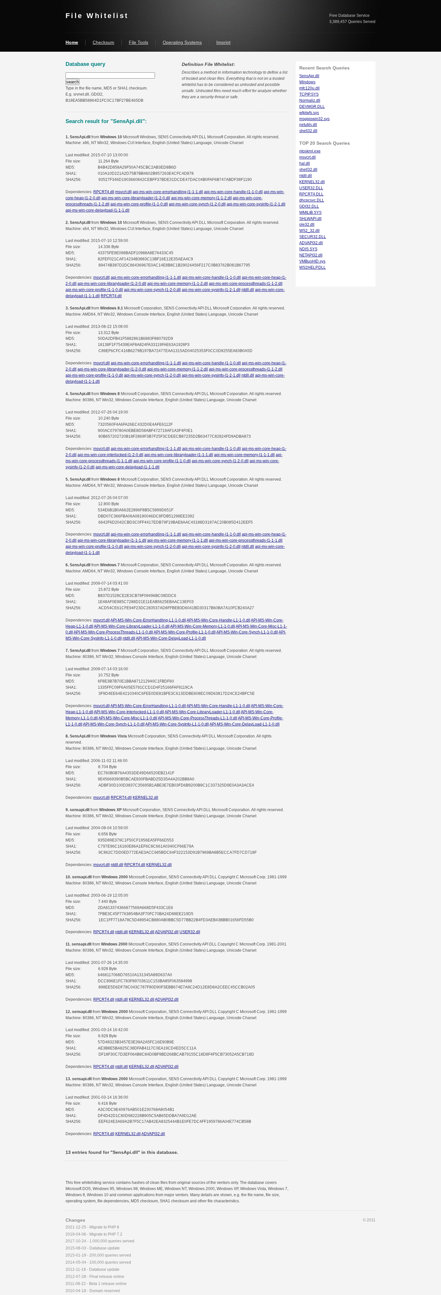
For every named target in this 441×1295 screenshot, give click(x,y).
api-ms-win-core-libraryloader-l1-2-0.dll (135, 198)
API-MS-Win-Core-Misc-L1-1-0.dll (127, 718)
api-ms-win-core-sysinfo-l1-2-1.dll (256, 204)
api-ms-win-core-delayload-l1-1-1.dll (97, 210)
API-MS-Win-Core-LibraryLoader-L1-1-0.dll (131, 626)
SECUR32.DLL (312, 237)
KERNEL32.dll (145, 797)
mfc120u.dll (309, 88)
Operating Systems (182, 42)
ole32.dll (306, 224)
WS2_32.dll (309, 230)
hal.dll (304, 163)
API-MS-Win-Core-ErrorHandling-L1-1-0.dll (148, 620)
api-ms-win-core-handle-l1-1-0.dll (233, 192)
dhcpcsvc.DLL (311, 200)
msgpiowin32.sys (314, 119)
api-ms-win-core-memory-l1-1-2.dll (201, 198)
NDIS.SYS (308, 249)
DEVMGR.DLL (312, 106)
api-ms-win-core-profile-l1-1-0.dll (139, 204)
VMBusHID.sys (312, 261)
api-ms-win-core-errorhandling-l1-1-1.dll (168, 192)
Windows (307, 82)
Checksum (103, 42)
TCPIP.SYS (309, 94)
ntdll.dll (247, 289)
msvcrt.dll (123, 192)
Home (72, 42)
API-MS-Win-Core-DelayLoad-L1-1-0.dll (171, 638)
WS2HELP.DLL (312, 267)
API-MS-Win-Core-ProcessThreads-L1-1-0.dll (113, 632)
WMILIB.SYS (310, 212)
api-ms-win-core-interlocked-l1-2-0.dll (110, 455)
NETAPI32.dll (311, 255)
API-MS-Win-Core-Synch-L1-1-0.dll (247, 632)
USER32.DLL (311, 188)
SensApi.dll (309, 76)
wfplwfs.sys (309, 112)
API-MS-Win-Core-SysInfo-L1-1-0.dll (177, 724)
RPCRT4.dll (103, 192)
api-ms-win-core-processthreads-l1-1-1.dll (245, 540)
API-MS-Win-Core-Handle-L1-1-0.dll (218, 620)
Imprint (223, 42)
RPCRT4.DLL (311, 194)
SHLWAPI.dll (310, 218)
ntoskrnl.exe (310, 151)
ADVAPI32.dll (167, 932)
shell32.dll (308, 131)
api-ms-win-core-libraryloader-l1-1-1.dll (178, 455)
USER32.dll (189, 932)
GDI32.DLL (309, 206)
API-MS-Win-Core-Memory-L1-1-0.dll (202, 626)
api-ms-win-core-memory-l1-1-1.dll (244, 455)
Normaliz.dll (309, 100)
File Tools (138, 42)
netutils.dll (308, 124)
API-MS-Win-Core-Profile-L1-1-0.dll (185, 632)
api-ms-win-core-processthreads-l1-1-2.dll (245, 283)
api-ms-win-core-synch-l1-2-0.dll (197, 204)
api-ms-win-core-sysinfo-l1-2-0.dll (211, 546)
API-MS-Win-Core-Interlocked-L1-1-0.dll (129, 712)
